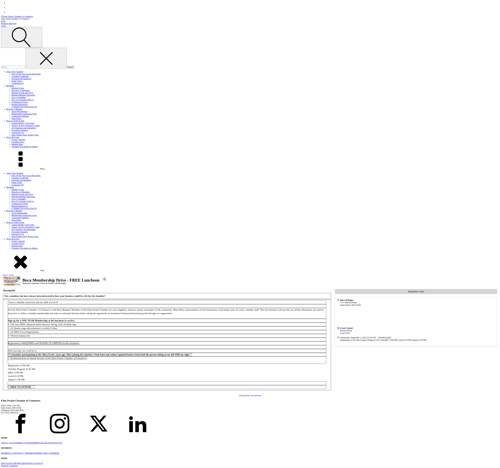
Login (3, 26)
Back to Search (8, 275)
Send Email (345, 333)
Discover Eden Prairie (15, 121)
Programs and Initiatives (21, 79)
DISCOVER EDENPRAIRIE (13, 463)
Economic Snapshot (19, 130)
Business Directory (9, 23)
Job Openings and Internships (23, 128)
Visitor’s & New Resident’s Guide (25, 125)
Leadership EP (17, 83)
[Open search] (21, 37)
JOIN (3, 21)
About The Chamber (14, 72)
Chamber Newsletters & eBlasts (24, 147)
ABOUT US (6, 443)
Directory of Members (20, 90)
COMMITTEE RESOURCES (24, 107)
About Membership (19, 111)
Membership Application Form (24, 114)
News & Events (12, 137)
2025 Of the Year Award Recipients (26, 74)
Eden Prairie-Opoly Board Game (25, 135)
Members (10, 86)
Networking (16, 118)
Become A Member (14, 109)
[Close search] (46, 58)
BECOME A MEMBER (49, 453)
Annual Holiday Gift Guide (22, 123)
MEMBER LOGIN (9, 453)
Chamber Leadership (20, 76)
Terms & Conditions (9, 466)
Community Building (20, 116)
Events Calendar (18, 140)
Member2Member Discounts (23, 95)
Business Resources (19, 104)
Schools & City (17, 133)
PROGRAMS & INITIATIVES (49, 443)
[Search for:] (13, 67)
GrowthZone (255, 395)
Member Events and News (22, 93)
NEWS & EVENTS (34, 463)
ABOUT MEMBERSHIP (28, 453)
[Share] (104, 279)
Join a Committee (18, 97)
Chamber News (17, 142)
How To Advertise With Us (22, 100)
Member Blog (17, 144)
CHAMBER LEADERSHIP (24, 443)
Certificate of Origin (19, 102)
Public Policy (16, 81)
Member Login (17, 88)
